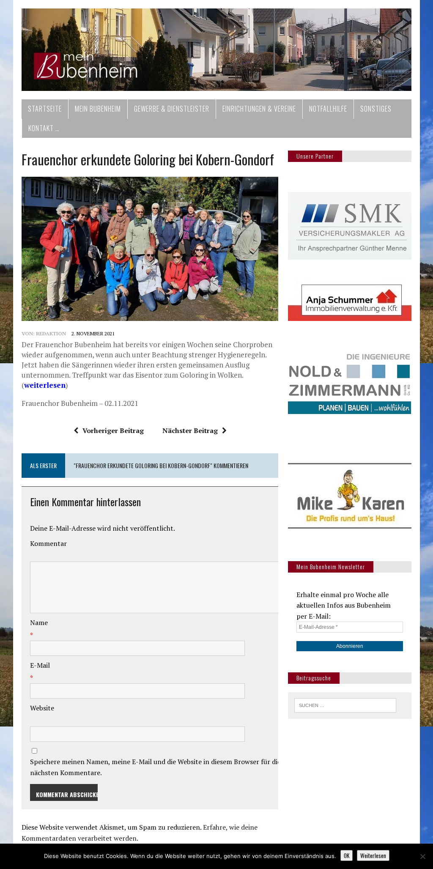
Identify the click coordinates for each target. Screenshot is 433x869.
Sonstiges (376, 109)
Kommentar (48, 543)
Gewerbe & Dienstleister (171, 109)
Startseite (45, 109)
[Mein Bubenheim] (216, 49)
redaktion (51, 333)
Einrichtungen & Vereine (259, 109)
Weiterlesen (373, 855)
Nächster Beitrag (190, 430)
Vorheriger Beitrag (113, 430)
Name (39, 622)
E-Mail (40, 665)
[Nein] (422, 856)
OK (346, 855)
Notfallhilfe (328, 109)
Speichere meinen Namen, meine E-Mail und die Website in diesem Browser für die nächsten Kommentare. (155, 767)
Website (42, 708)
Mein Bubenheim (98, 109)
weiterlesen (45, 385)
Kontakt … (44, 128)
